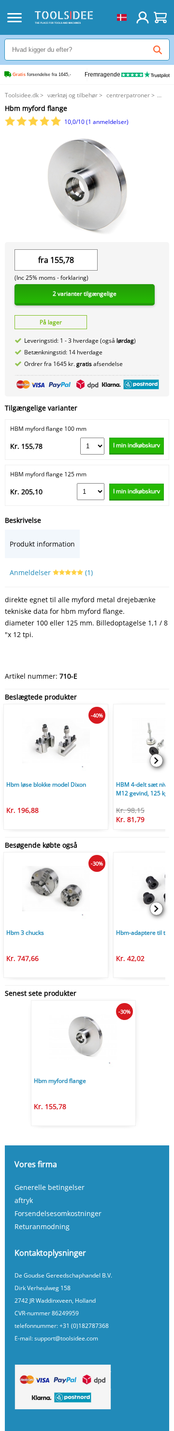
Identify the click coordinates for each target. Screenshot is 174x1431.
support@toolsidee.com (66, 1338)
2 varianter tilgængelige (84, 293)
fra (43, 260)
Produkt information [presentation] (42, 543)
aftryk (23, 1200)
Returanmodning (42, 1226)
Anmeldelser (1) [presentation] (51, 572)
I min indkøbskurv (136, 445)
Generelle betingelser (49, 1187)
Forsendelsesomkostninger (58, 1213)
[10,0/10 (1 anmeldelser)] (33, 124)
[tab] (42, 544)
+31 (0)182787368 (84, 1326)
